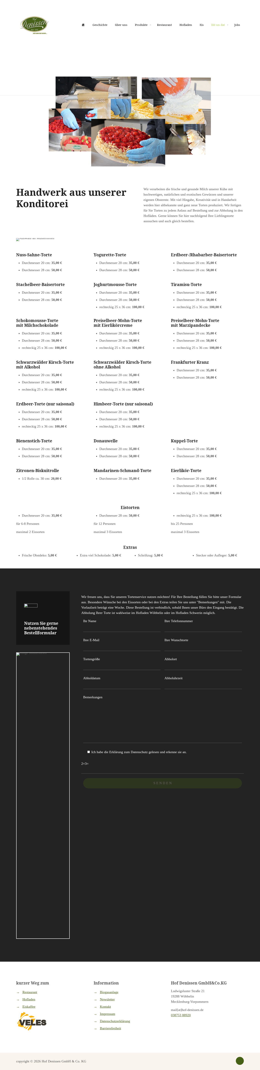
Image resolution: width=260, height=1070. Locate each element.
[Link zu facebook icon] (226, 1061)
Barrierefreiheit (110, 1028)
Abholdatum (91, 678)
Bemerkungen (92, 697)
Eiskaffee (28, 1006)
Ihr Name (89, 621)
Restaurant (29, 992)
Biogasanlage (109, 992)
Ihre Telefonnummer (178, 621)
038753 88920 (181, 1015)
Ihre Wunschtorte (176, 640)
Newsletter (107, 999)
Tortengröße (91, 659)
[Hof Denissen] (34, 25)
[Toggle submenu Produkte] (150, 25)
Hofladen (28, 999)
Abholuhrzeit (173, 678)
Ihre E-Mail (91, 640)
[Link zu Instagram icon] (230, 1061)
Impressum (107, 1014)
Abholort (170, 659)
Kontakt (105, 1006)
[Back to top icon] (240, 1061)
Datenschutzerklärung (115, 1021)
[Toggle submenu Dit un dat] (228, 25)
